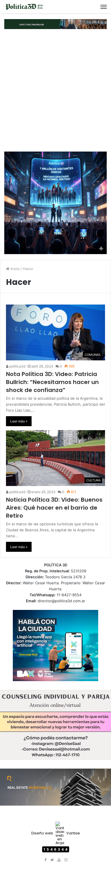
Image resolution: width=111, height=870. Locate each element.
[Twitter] (52, 860)
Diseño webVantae (55, 833)
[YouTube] (59, 860)
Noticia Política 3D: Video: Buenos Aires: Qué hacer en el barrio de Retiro (54, 508)
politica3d (17, 366)
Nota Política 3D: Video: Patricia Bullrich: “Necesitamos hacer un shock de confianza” (52, 382)
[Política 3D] (24, 7)
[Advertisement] (55, 90)
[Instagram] (65, 860)
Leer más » (18, 421)
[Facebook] (45, 860)
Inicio (14, 268)
